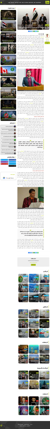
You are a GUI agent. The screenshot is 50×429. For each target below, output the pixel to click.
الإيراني (25, 180)
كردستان (42, 37)
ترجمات (23, 2)
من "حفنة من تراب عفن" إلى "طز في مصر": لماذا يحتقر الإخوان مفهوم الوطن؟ (7, 130)
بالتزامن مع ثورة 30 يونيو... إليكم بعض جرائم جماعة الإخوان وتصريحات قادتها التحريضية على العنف (7, 153)
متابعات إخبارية (31, 2)
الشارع (31, 240)
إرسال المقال (33, 264)
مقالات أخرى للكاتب (47, 43)
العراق (40, 93)
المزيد (9, 2)
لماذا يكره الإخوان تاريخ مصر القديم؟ (9, 126)
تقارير (34, 2)
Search (1, 2)
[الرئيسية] (47, 2)
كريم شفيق (47, 39)
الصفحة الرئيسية (38, 2)
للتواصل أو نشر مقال (20, 424)
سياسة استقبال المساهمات (33, 262)
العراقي (33, 161)
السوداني (32, 44)
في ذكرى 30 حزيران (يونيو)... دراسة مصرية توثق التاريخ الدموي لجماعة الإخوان (7, 146)
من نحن (31, 424)
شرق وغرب (12, 2)
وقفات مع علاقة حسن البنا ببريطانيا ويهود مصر (8, 136)
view (48, 274)
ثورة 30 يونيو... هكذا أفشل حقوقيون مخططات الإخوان (7, 149)
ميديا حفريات (17, 2)
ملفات (20, 2)
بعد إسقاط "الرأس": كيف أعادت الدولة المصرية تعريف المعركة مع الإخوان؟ (7, 143)
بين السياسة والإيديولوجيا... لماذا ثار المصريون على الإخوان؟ (7, 133)
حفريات (42, 121)
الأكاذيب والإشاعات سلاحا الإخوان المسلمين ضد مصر (7, 139)
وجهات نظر (26, 2)
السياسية (26, 118)
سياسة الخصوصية (26, 424)
